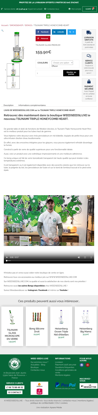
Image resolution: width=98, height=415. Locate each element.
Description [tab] (9, 105)
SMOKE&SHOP (16, 25)
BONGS (28, 25)
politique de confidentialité (42, 403)
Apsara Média (56, 407)
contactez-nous (69, 400)
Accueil (4, 25)
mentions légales (85, 400)
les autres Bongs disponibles (31, 286)
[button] (48, 16)
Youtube (64, 290)
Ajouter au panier (71, 73)
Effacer (55, 66)
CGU (57, 403)
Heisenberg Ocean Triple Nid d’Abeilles (61, 331)
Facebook (42, 290)
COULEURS (43, 63)
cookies (64, 403)
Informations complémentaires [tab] (32, 105)
